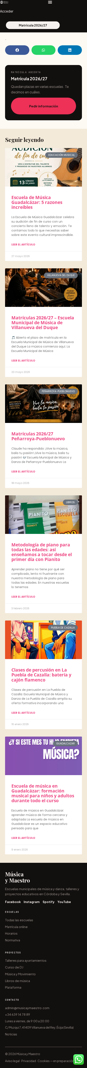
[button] (17, 50)
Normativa (12, 940)
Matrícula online (16, 927)
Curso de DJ (14, 967)
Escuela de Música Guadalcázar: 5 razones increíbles (36, 202)
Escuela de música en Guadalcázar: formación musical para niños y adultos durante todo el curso (42, 793)
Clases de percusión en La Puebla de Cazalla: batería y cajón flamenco (41, 675)
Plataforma (13, 987)
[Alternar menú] (50, 2)
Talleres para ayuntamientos (25, 960)
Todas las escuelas (19, 920)
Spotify (48, 902)
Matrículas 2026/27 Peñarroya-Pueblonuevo (38, 436)
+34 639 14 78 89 (17, 1014)
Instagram (32, 902)
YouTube (64, 902)
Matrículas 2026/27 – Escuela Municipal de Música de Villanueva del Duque (42, 322)
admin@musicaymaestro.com (27, 1008)
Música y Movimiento (20, 974)
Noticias (11, 1034)
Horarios (11, 933)
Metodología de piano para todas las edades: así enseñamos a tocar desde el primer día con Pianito (41, 552)
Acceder (6, 11)
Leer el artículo (23, 244)
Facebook (13, 902)
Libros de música (17, 981)
